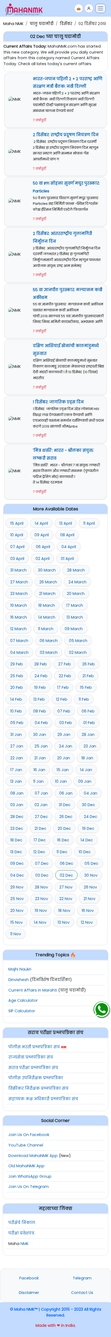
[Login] (89, 8)
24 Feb (40, 676)
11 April (89, 523)
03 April (17, 558)
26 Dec (65, 816)
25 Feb (16, 676)
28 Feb (40, 664)
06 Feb (88, 711)
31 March (18, 570)
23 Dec (16, 828)
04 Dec (17, 875)
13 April (65, 523)
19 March (18, 605)
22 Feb (65, 676)
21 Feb (88, 676)
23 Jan (90, 746)
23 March (19, 593)
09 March (74, 629)
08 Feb (39, 711)
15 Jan (63, 769)
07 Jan (41, 793)
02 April (43, 558)
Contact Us (82, 1292)
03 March (49, 652)
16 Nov (88, 910)
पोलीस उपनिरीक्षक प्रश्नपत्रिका (35, 1078)
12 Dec (39, 852)
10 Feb (16, 711)
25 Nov (17, 898)
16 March (18, 617)
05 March (78, 640)
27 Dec (41, 816)
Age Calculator (23, 1000)
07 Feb (63, 711)
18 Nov (64, 910)
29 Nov (16, 887)
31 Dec (65, 804)
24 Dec (90, 816)
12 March (18, 629)
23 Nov (41, 898)
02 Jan (40, 804)
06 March (49, 640)
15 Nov (16, 922)
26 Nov (90, 887)
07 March (19, 640)
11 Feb (84, 699)
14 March (46, 617)
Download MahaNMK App (33, 1155)
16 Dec (63, 840)
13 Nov (64, 922)
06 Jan (65, 793)
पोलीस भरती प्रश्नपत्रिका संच (34, 1047)
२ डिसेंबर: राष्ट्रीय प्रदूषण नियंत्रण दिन (66, 134)
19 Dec (88, 828)
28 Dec (16, 816)
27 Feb (64, 664)
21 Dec (40, 828)
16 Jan (39, 769)
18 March (46, 605)
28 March (76, 570)
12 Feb (61, 699)
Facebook (29, 1278)
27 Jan (16, 746)
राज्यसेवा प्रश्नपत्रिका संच (30, 1057)
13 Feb (39, 699)
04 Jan (90, 793)
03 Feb (65, 722)
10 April (16, 535)
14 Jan (86, 769)
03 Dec (41, 875)
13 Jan (16, 781)
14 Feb (16, 699)
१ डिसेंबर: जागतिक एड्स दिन (58, 402)
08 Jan (16, 793)
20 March (76, 593)
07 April (17, 546)
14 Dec (87, 840)
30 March (47, 570)
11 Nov (15, 934)
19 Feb (40, 687)
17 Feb (63, 687)
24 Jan (65, 746)
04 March (19, 652)
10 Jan (61, 781)
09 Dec (17, 863)
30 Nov (91, 875)
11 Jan (38, 781)
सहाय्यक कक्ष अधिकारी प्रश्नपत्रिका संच (43, 1099)
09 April (41, 535)
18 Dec (16, 840)
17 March (74, 605)
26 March (48, 582)
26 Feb (88, 664)
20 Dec (64, 828)
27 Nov (65, 887)
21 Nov (89, 898)
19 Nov (41, 910)
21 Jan (40, 758)
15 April (16, 523)
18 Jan (87, 758)
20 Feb (16, 687)
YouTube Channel (25, 1145)
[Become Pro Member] (78, 8)
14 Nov (40, 922)
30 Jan (39, 734)
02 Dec (66, 875)
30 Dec (88, 804)
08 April (67, 535)
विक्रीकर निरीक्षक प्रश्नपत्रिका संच (38, 1088)
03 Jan (16, 804)
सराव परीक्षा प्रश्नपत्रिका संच (33, 1067)
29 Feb (16, 664)
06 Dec (66, 863)
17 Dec (40, 840)
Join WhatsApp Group (29, 1176)
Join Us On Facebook (28, 1134)
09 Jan (84, 781)
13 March (75, 617)
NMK (24, 1243)
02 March (78, 652)
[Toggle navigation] (100, 8)
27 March (19, 582)
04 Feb (41, 722)
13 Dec (16, 852)
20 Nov (16, 910)
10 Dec (85, 852)
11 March (45, 629)
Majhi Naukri (19, 969)
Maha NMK (13, 23)
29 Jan (63, 734)
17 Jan (16, 769)
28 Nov (41, 887)
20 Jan (63, 758)
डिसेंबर (66, 23)
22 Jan (16, 758)
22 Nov (65, 898)
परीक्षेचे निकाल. (22, 1222)
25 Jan (41, 746)
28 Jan (88, 734)
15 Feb (86, 687)
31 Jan (16, 734)
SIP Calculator (21, 1011)
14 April (41, 523)
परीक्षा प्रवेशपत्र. (21, 1233)
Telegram (82, 1278)
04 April (68, 546)
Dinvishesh (18, 979)
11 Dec (62, 852)
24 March (77, 582)
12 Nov (87, 922)
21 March (47, 593)
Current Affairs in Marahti (32, 990)
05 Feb (16, 722)
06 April (43, 546)
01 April (67, 558)
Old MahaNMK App (26, 1166)
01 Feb (89, 722)
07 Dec (41, 863)
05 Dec (91, 863)
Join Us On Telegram (28, 1186)
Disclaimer (29, 1292)
